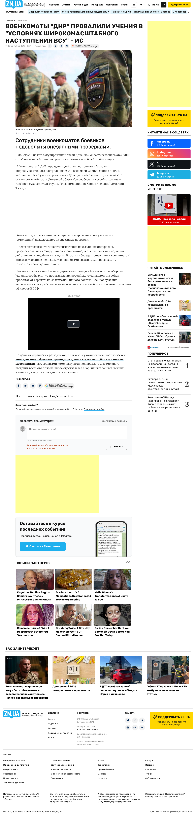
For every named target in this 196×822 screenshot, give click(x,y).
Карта (51, 737)
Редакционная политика (60, 733)
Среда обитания (106, 769)
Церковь (102, 774)
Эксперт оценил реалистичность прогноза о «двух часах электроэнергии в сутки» (165, 384)
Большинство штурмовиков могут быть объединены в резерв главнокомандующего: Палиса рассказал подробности (162, 284)
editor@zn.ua (93, 744)
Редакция (53, 724)
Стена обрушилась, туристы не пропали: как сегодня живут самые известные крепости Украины (165, 365)
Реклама (52, 728)
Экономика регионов (13, 783)
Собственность (152, 778)
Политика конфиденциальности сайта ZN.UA (171, 812)
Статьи (66, 4)
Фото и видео (80, 4)
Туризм (149, 774)
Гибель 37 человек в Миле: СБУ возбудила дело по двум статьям (161, 336)
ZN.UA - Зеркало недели (169, 219)
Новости (54, 4)
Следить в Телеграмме (44, 546)
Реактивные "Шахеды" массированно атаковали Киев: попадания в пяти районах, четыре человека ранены (164, 404)
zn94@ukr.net (83, 737)
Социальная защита (60, 760)
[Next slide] (188, 11)
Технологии (104, 765)
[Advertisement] (57, 484)
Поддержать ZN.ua (179, 5)
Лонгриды (112, 4)
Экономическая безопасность (65, 774)
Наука (101, 760)
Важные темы (14, 12)
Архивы (52, 719)
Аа (163, 5)
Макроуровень (10, 769)
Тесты (124, 4)
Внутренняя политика (14, 760)
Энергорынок (9, 774)
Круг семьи (150, 769)
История (149, 765)
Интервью (97, 4)
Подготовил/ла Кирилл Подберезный (42, 396)
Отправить (116, 447)
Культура (102, 778)
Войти (155, 5)
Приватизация (10, 778)
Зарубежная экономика (62, 765)
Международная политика (16, 765)
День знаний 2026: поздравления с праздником (159, 305)
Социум (149, 760)
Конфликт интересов (61, 769)
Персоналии (57, 778)
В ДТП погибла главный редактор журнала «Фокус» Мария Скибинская (163, 321)
